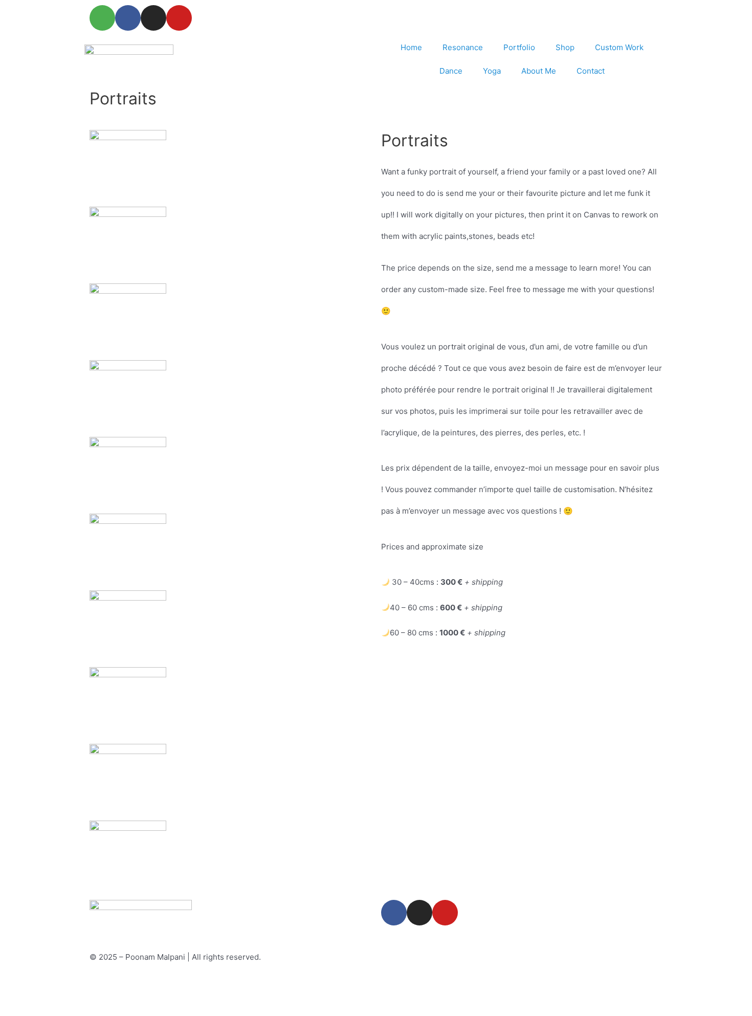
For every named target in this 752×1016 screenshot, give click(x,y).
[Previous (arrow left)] (20, 1008)
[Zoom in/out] (20, 986)
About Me (538, 71)
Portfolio (519, 47)
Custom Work (619, 47)
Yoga (492, 71)
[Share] (106, 986)
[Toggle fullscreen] (63, 986)
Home (411, 47)
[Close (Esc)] (149, 986)
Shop (565, 47)
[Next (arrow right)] (63, 1008)
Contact (591, 71)
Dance (450, 71)
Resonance (463, 47)
